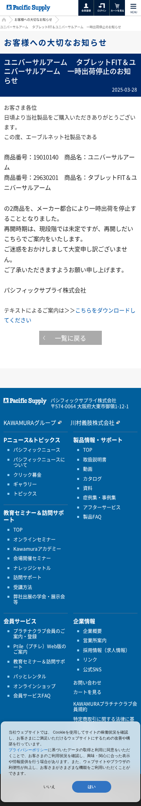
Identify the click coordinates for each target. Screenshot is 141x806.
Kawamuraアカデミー (37, 549)
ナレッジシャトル (32, 568)
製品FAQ (92, 516)
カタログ (92, 478)
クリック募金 (27, 475)
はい (92, 786)
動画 (87, 469)
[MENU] (133, 6)
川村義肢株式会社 (92, 422)
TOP (18, 529)
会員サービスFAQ (32, 695)
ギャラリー (25, 484)
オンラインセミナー (34, 539)
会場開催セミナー (32, 558)
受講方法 (22, 587)
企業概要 (92, 631)
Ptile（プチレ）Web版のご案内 (39, 649)
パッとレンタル (29, 676)
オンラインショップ (34, 686)
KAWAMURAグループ (30, 422)
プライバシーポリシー (28, 749)
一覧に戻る (70, 338)
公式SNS (92, 669)
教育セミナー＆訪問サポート (39, 664)
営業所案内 (95, 640)
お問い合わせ (87, 682)
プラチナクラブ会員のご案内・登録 (39, 634)
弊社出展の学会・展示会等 (39, 599)
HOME (3, 20)
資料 (87, 488)
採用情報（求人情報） (106, 650)
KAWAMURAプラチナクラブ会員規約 (105, 706)
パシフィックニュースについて (39, 462)
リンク (90, 659)
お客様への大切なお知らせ (33, 19)
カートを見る (87, 692)
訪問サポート (27, 577)
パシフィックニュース (36, 450)
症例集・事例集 (99, 497)
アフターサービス (102, 507)
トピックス (25, 493)
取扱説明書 (95, 459)
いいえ (49, 786)
